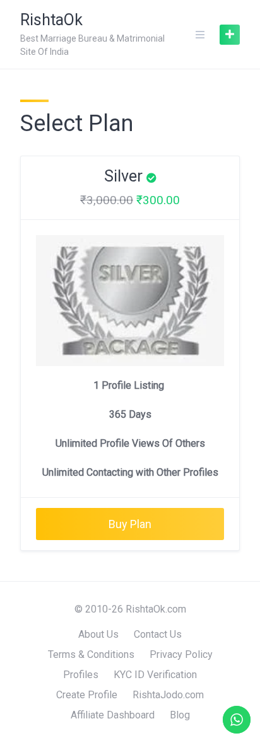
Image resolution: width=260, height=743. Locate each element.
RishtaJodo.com (168, 695)
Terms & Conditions (91, 654)
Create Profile (86, 695)
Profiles (80, 675)
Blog (180, 715)
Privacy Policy (181, 654)
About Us (98, 634)
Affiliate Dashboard (113, 715)
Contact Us (158, 634)
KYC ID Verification (155, 675)
